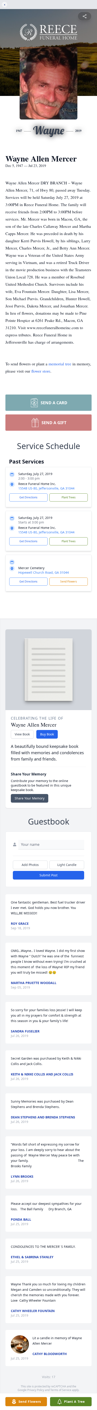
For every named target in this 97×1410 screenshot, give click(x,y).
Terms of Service (60, 1390)
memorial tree (59, 363)
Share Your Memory (29, 798)
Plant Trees (69, 497)
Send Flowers (68, 581)
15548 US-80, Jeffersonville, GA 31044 (46, 488)
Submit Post (48, 875)
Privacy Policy (35, 1390)
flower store (40, 371)
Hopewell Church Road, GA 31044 (43, 572)
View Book (22, 734)
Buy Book (47, 734)
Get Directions (28, 497)
